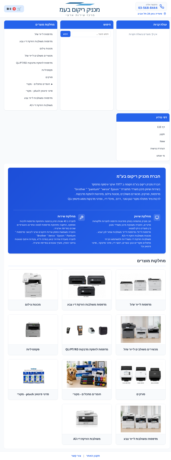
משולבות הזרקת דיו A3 (41, 105)
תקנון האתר (93, 455)
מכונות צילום (46, 48)
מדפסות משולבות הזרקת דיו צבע (36, 41)
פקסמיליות (47, 70)
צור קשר (76, 455)
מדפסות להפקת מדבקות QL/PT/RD (34, 62)
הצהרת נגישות (157, 148)
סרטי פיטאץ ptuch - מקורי (39, 90)
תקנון (162, 134)
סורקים (49, 77)
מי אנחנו (160, 155)
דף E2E (161, 126)
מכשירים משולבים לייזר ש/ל (39, 55)
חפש (65, 34)
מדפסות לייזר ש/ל (44, 34)
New (162, 141)
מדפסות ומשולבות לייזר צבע (38, 98)
